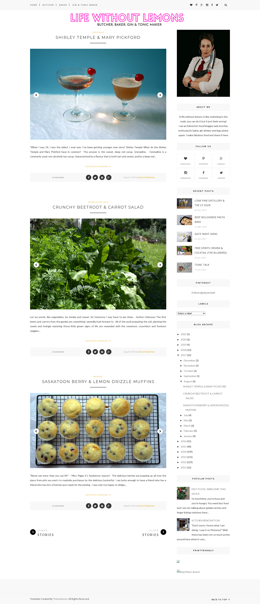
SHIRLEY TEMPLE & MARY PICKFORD (98, 37)
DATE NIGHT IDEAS (206, 234)
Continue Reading (97, 166)
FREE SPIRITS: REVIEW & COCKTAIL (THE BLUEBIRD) (211, 250)
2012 (183, 462)
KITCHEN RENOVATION (206, 520)
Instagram (185, 178)
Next (160, 95)
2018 (183, 349)
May (186, 420)
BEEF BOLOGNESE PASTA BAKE (210, 219)
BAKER (63, 5)
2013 (183, 456)
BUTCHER (48, 5)
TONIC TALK (202, 264)
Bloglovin (185, 164)
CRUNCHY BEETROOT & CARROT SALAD (98, 207)
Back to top (220, 599)
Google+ (221, 164)
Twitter (221, 178)
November (189, 365)
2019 (183, 344)
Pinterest (203, 164)
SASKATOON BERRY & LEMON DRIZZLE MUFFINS (98, 381)
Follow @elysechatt (203, 292)
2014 (183, 451)
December (189, 360)
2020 (183, 339)
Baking (98, 376)
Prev (36, 95)
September (190, 376)
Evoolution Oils (98, 202)
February (188, 430)
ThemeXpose (60, 598)
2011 (183, 467)
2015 (183, 446)
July (186, 415)
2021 (183, 334)
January (188, 436)
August (188, 381)
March (187, 425)
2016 (183, 441)
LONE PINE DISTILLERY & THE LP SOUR (210, 203)
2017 (183, 355)
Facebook (203, 178)
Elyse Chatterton (147, 177)
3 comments (58, 505)
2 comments (58, 177)
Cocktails (98, 32)
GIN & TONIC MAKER (85, 5)
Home (33, 5)
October (188, 370)
